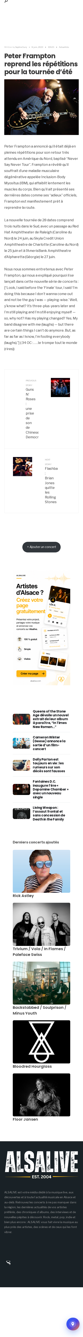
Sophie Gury (21, 47)
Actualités (64, 47)
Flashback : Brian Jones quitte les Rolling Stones (51, 481)
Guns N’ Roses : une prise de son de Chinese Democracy (32, 409)
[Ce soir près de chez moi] (73, 1324)
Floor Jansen (25, 1119)
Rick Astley (23, 895)
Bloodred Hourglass (32, 1066)
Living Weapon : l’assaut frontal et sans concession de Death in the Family (49, 813)
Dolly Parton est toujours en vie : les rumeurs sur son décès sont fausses (49, 765)
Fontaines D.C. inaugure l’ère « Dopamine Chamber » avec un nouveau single (50, 789)
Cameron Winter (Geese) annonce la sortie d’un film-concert (49, 743)
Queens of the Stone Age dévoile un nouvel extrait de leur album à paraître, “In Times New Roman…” (51, 719)
